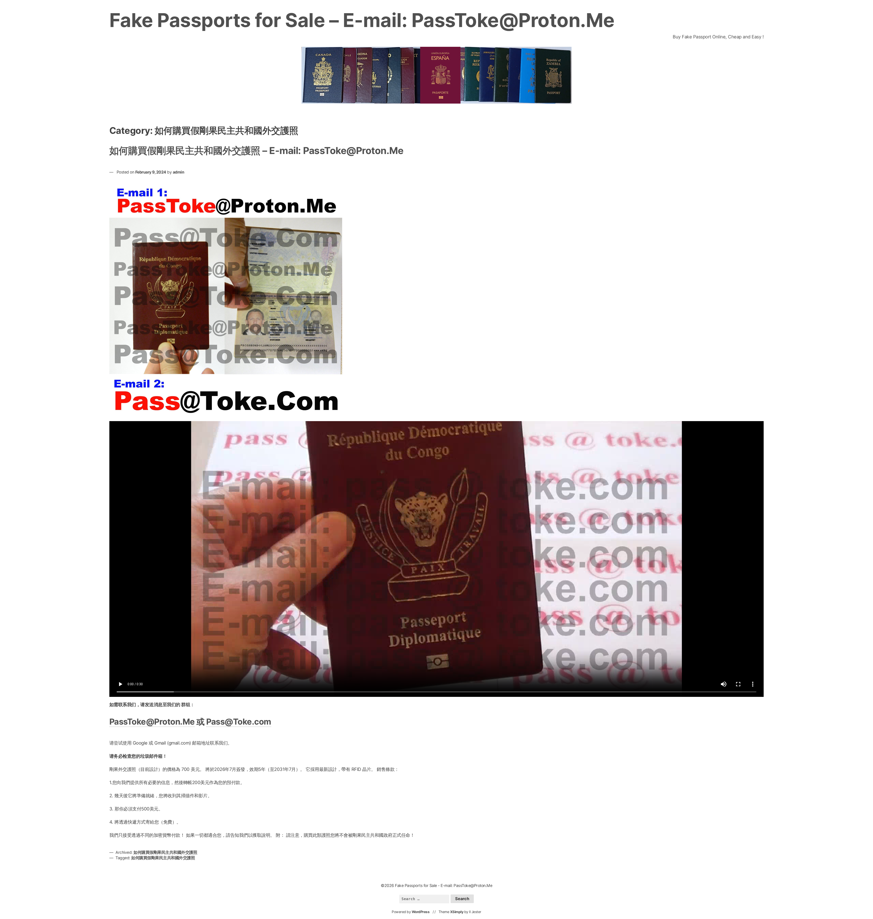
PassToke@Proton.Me (152, 722)
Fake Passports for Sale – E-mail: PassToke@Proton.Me (362, 20)
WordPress (421, 912)
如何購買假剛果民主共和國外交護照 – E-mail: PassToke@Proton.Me (256, 150)
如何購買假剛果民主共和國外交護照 (165, 852)
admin (178, 172)
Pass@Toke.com (238, 722)
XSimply (457, 912)
